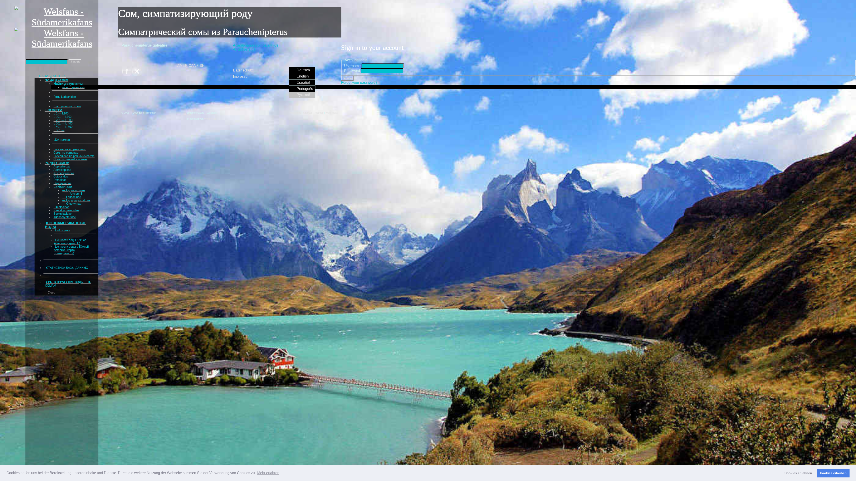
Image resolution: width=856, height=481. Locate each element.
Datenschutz (243, 70)
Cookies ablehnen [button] (798, 473)
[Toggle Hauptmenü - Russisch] (28, 67)
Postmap (318, 112)
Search (75, 61)
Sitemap (307, 112)
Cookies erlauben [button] (833, 473)
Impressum (241, 76)
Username (352, 66)
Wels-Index (331, 112)
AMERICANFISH (191, 65)
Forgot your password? (359, 82)
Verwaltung (295, 112)
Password (352, 71)
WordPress (210, 118)
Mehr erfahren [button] (268, 473)
